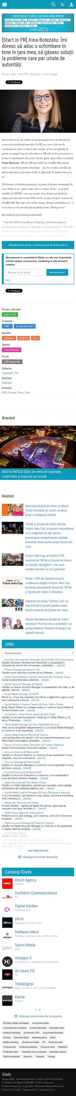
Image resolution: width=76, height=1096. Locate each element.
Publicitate (19, 884)
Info (8, 280)
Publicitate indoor (10, 1051)
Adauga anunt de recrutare (40, 856)
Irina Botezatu (11, 349)
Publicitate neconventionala (34, 1051)
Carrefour (9, 338)
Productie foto (53, 961)
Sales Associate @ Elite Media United (25, 782)
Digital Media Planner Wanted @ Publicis (26, 734)
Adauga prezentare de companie (40, 1016)
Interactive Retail (21, 1037)
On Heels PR (24, 971)
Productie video (48, 1046)
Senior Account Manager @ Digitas (23, 684)
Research (19, 1000)
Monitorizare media (30, 1041)
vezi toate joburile (38, 850)
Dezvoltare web (57, 1027)
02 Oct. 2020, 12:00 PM (14, 74)
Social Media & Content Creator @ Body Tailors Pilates (34, 704)
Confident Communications (36, 893)
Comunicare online (23, 910)
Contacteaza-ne (47, 1089)
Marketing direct (39, 1037)
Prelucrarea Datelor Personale (49, 1086)
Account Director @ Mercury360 (22, 752)
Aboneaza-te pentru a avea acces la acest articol (38, 245)
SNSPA (23, 338)
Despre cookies (30, 1089)
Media (17, 948)
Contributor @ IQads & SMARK (18, 1082)
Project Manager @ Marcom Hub (22, 669)
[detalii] (61, 665)
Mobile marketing (50, 935)
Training (51, 1056)
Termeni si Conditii (11, 1089)
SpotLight (35, 74)
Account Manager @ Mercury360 (22, 762)
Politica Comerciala (12, 1086)
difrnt (19, 919)
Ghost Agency (26, 880)
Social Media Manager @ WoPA (22, 694)
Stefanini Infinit (27, 932)
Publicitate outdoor (58, 1051)
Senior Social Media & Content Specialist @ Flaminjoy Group (37, 677)
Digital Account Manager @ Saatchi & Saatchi (29, 823)
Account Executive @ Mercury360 (23, 772)
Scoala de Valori (24, 326)
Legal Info (28, 1086)
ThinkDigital (24, 984)
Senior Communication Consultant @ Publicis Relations (34, 744)
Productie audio (38, 961)
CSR (4, 392)
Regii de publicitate (47, 987)
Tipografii (40, 1056)
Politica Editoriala (45, 1082)
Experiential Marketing (53, 1032)
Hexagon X (23, 958)
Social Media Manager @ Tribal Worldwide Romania (32, 724)
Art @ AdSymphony (15, 833)
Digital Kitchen (26, 906)
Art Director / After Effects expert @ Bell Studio (30, 714)
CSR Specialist (12, 361)
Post (27, 392)
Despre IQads (8, 1079)
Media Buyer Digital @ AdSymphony (24, 812)
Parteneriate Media (25, 1079)
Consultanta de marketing (14, 1027)
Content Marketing (38, 1027)
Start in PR (10, 314)
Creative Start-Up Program (50, 1079)
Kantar (20, 997)
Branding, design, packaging (16, 1022)
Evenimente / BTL (22, 961)
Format (12, 392)
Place (20, 392)
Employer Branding (11, 1032)
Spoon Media (25, 945)
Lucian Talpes (49, 74)
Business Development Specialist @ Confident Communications (39, 659)
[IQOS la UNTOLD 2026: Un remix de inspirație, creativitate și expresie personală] (38, 452)
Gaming (6, 1037)
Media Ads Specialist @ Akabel (22, 802)
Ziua (35, 338)
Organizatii (7, 373)
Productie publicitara (28, 1046)
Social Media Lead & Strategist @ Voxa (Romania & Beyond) (37, 792)
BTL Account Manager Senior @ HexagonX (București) (34, 840)
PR (16, 373)
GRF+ (7, 326)
